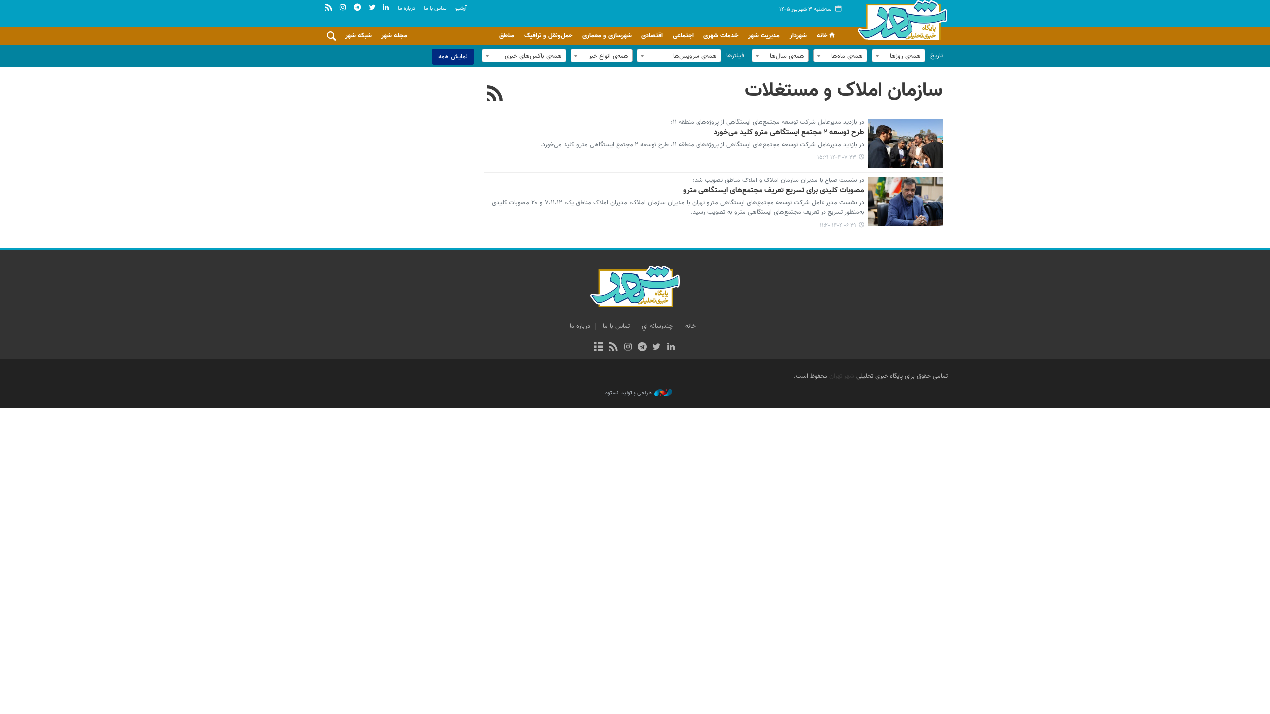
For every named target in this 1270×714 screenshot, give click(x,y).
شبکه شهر (358, 36)
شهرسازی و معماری (607, 36)
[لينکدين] (671, 348)
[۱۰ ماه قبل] (905, 143)
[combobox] (898, 55)
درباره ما (406, 8)
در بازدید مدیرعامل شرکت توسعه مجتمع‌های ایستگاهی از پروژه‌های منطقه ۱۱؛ (767, 123)
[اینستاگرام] (628, 348)
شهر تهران (841, 376)
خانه (822, 36)
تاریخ (936, 55)
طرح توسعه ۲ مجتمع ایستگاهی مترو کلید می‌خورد (789, 132)
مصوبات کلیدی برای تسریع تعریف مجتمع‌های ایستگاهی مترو (773, 190)
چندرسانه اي (657, 326)
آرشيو (461, 8)
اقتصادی (652, 36)
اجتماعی (683, 36)
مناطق (506, 36)
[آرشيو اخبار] (598, 348)
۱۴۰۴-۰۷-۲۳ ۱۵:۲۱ (836, 157)
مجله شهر (394, 36)
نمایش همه (453, 56)
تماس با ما (435, 8)
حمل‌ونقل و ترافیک (548, 36)
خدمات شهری (720, 36)
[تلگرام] (642, 348)
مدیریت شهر (764, 36)
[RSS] (495, 94)
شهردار (798, 36)
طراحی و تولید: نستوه (628, 393)
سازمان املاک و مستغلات (844, 90)
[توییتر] (656, 348)
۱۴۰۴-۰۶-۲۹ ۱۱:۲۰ (838, 225)
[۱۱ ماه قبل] (905, 201)
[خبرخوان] (613, 348)
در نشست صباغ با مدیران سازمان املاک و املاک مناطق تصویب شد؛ (778, 181)
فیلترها (735, 55)
